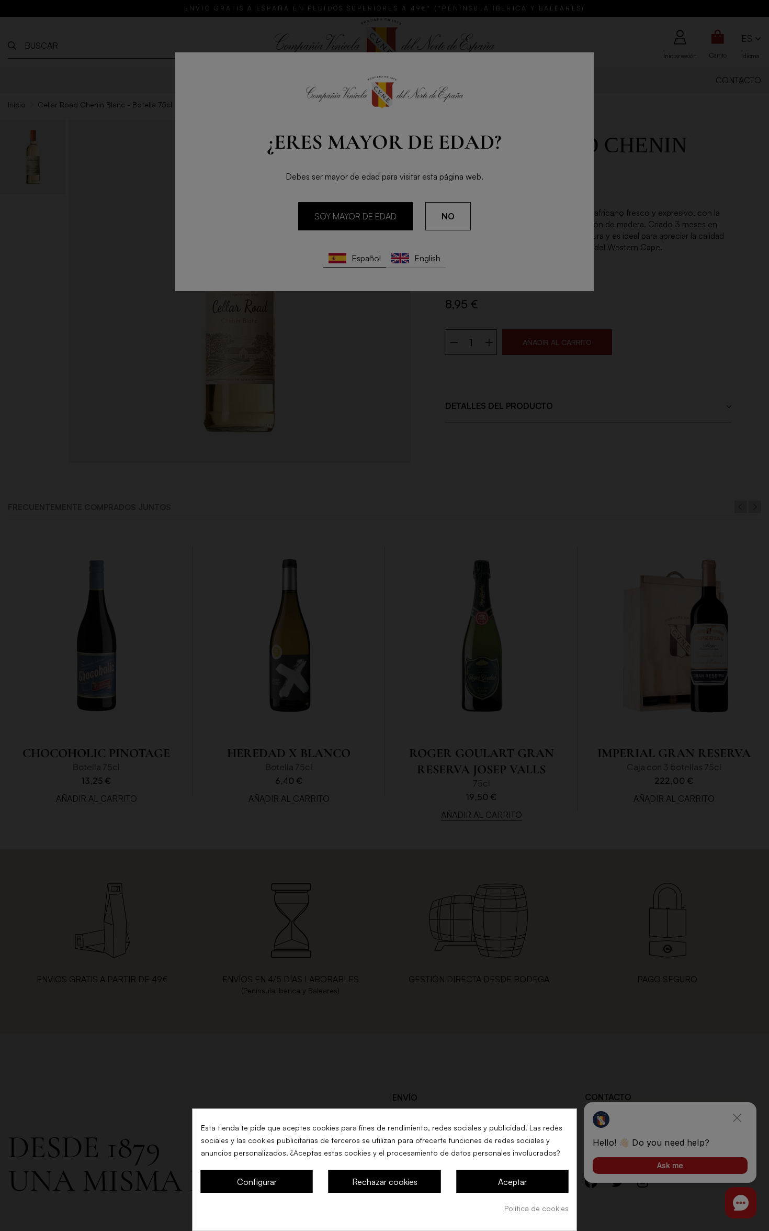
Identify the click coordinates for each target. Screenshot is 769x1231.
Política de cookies (536, 1208)
